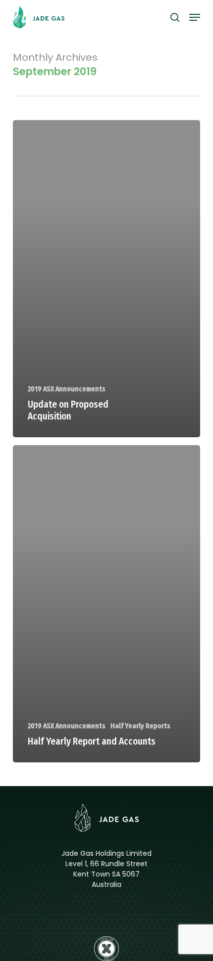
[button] (194, 17)
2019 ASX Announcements (67, 389)
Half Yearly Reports (140, 726)
